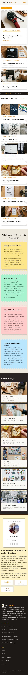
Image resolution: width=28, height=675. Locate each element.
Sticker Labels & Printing (8, 632)
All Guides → (23, 99)
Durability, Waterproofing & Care (10, 639)
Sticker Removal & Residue (8, 642)
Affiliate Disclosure (6, 657)
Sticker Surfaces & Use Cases (9, 629)
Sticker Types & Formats (8, 626)
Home (3, 650)
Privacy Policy (5, 660)
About (3, 653)
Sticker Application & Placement (10, 636)
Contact (4, 664)
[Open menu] (24, 2)
